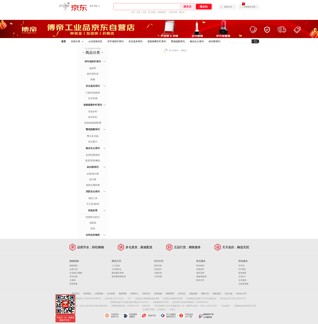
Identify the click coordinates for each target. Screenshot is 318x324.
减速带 (92, 68)
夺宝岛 (241, 265)
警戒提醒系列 (178, 41)
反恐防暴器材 (93, 155)
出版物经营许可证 (161, 302)
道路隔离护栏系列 (156, 41)
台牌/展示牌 (93, 173)
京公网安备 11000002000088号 (86, 298)
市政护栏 (92, 111)
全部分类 (75, 41)
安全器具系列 (135, 41)
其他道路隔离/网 (92, 122)
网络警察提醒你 (131, 315)
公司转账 (158, 276)
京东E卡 (242, 276)
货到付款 (158, 265)
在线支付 (158, 269)
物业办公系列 (197, 41)
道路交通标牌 (93, 185)
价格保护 (200, 269)
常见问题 (74, 276)
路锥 (92, 79)
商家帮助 (123, 293)
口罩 (133, 12)
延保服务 (242, 273)
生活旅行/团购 (76, 273)
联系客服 (74, 284)
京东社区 (182, 293)
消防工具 (92, 198)
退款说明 (200, 273)
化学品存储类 (93, 234)
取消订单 (200, 280)
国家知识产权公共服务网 (205, 315)
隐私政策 (217, 293)
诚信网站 (149, 315)
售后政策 (200, 265)
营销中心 (134, 293)
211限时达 (116, 269)
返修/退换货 (201, 276)
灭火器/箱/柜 (92, 204)
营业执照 (226, 306)
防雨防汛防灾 (93, 217)
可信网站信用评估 (112, 315)
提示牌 (92, 179)
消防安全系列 (93, 191)
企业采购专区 (95, 41)
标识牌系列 (214, 41)
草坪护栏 (92, 117)
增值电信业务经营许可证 (245, 306)
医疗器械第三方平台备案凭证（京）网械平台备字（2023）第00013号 (186, 306)
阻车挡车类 (93, 73)
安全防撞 (92, 98)
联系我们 (87, 293)
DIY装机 (242, 269)
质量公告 (205, 293)
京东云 (172, 309)
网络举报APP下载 (186, 315)
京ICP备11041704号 (114, 298)
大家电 (73, 280)
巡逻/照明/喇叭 (92, 160)
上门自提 (116, 265)
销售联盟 (170, 293)
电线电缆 (162, 12)
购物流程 (74, 265)
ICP (129, 298)
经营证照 (146, 306)
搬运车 (182, 12)
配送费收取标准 (119, 276)
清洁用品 (152, 12)
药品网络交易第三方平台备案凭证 (201, 298)
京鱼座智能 (243, 284)
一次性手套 (172, 12)
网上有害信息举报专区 (168, 315)
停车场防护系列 (115, 41)
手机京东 (146, 293)
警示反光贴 (93, 136)
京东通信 (242, 280)
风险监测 (193, 293)
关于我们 (76, 293)
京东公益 (229, 293)
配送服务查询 (118, 273)
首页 (63, 41)
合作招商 (111, 293)
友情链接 (158, 293)
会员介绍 (74, 269)
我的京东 (228, 7)
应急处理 (92, 210)
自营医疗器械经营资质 (173, 298)
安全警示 (92, 141)
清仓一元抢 (141, 12)
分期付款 (158, 273)
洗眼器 (92, 222)
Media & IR (241, 293)
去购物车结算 (250, 7)
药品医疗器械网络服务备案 (147, 298)
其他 (92, 228)
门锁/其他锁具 (92, 92)
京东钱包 (161, 309)
